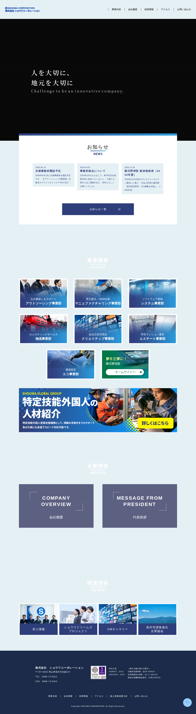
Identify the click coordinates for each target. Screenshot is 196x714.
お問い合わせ (184, 9)
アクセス (165, 9)
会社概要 (132, 9)
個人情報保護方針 (119, 696)
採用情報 (149, 9)
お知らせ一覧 (98, 209)
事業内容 (116, 9)
